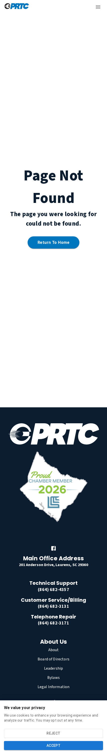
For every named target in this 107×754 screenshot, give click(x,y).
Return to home (53, 242)
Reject (53, 733)
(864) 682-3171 (53, 623)
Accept (53, 746)
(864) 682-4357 (53, 590)
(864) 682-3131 (53, 606)
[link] (53, 548)
